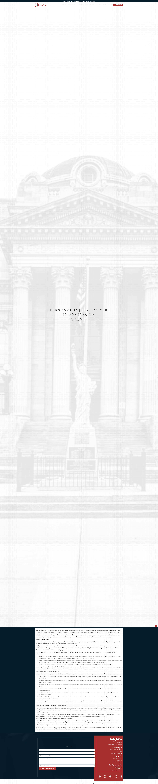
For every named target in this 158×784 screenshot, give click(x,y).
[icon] (156, 626)
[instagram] (116, 776)
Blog (100, 5)
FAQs (86, 5)
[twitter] (105, 776)
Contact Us (110, 5)
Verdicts (104, 5)
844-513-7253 (118, 4)
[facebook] (99, 776)
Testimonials (91, 5)
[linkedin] (110, 776)
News (97, 5)
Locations (80, 4)
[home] (41, 5)
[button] (63, 5)
